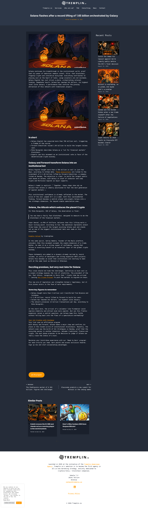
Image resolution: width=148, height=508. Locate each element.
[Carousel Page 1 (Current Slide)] (57, 441)
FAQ (78, 8)
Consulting (86, 8)
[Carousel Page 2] (59, 441)
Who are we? (69, 8)
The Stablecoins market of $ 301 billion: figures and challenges (39, 387)
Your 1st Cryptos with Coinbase (41, 320)
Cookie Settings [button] (9, 502)
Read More (6, 500)
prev (29, 422)
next (88, 422)
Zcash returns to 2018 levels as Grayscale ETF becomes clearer (107, 140)
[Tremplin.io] (74, 3)
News (95, 8)
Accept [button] (19, 502)
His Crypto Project (45, 277)
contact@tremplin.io (74, 482)
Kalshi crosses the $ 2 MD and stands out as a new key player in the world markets (42, 426)
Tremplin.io (47, 8)
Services (58, 8)
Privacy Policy (74, 493)
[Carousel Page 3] (60, 441)
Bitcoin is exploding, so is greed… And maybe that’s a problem (108, 87)
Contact (102, 8)
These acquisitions (63, 172)
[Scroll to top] (144, 501)
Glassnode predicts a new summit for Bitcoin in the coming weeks (76, 387)
